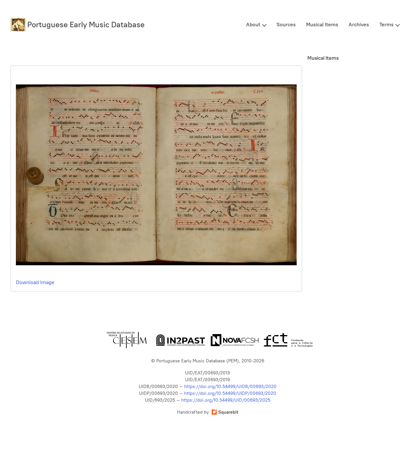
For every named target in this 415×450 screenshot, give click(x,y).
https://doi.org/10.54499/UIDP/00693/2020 (230, 393)
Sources (286, 24)
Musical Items (322, 24)
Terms (386, 24)
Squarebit (228, 412)
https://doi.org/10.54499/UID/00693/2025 (225, 400)
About (253, 24)
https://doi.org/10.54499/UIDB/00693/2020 (230, 386)
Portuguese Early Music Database (86, 24)
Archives (359, 24)
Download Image (35, 282)
